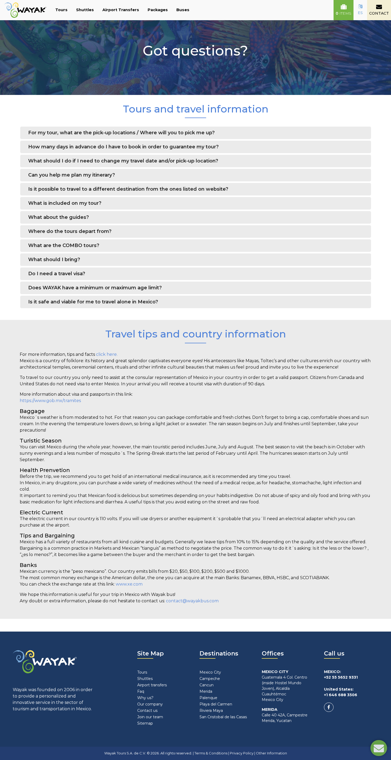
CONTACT (379, 13)
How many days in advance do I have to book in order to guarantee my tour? (123, 147)
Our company (150, 704)
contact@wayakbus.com (192, 600)
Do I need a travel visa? (56, 274)
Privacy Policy (241, 753)
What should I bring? (54, 259)
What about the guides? (58, 217)
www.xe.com (129, 584)
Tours (61, 9)
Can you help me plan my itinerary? (71, 175)
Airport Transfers (120, 9)
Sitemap (145, 723)
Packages (158, 9)
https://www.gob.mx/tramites (50, 400)
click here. (107, 354)
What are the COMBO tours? (63, 245)
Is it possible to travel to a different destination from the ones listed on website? (128, 189)
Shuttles (85, 9)
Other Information (271, 753)
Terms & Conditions (210, 753)
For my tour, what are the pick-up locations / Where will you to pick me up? (121, 133)
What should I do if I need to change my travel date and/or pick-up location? (123, 161)
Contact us (147, 710)
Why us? (145, 697)
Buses (182, 9)
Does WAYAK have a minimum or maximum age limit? (95, 288)
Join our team (150, 717)
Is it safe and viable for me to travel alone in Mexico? (93, 302)
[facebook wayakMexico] (329, 707)
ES (360, 12)
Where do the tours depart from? (69, 231)
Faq (140, 691)
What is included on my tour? (64, 203)
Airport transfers (152, 685)
